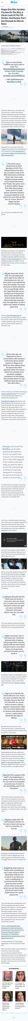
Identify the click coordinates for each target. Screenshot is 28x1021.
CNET (6, 859)
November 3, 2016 (14, 82)
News (2, 6)
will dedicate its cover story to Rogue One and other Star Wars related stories (13, 153)
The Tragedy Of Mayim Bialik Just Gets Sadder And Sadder (20, 985)
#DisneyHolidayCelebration (14, 69)
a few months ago (13, 259)
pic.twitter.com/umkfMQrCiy (14, 76)
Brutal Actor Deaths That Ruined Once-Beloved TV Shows (6, 1006)
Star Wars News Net (13, 315)
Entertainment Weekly (7, 401)
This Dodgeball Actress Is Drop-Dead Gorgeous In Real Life (20, 1005)
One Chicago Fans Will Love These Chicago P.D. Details (7, 985)
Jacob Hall (5, 26)
